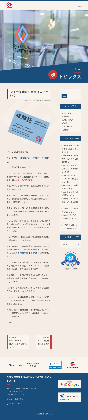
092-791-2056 (17, 391)
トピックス (36, 101)
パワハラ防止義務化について (43, 343)
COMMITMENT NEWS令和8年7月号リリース (70, 218)
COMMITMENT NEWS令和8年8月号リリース (70, 178)
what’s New (66, 113)
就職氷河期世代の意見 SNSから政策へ (70, 202)
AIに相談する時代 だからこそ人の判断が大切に (71, 168)
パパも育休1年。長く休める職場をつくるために (70, 148)
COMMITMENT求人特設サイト (69, 398)
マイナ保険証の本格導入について (29, 94)
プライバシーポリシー (16, 404)
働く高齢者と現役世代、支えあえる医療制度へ (70, 158)
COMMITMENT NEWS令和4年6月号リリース (18, 343)
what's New (28, 101)
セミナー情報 (67, 126)
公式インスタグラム (16, 399)
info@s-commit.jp (17, 394)
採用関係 (65, 129)
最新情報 (65, 116)
